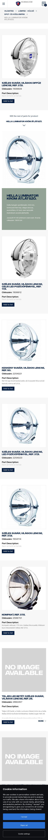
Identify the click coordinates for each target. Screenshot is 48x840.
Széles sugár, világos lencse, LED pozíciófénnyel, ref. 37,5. (22, 453)
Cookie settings (24, 834)
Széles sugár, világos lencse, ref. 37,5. (22, 534)
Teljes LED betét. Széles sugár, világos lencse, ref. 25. (23, 697)
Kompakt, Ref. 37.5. (13, 615)
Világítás (9, 11)
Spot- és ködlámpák (14, 14)
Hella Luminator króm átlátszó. (23, 197)
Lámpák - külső (26, 11)
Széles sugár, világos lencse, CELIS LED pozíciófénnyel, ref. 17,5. (22, 286)
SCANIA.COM (26, 2)
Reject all (24, 825)
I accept (24, 817)
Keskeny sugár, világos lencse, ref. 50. (23, 369)
